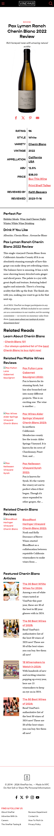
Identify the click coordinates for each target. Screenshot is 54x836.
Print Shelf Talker (40, 185)
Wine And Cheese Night (33, 219)
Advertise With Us (9, 816)
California (35, 157)
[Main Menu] (3, 3)
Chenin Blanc (37, 144)
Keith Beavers (38, 192)
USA (31, 161)
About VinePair (8, 812)
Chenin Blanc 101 (15, 341)
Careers (4, 820)
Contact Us (33, 816)
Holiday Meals (11, 219)
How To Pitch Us (35, 820)
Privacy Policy (34, 824)
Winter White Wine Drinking (18, 223)
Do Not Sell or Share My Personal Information (27, 788)
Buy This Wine (38, 179)
